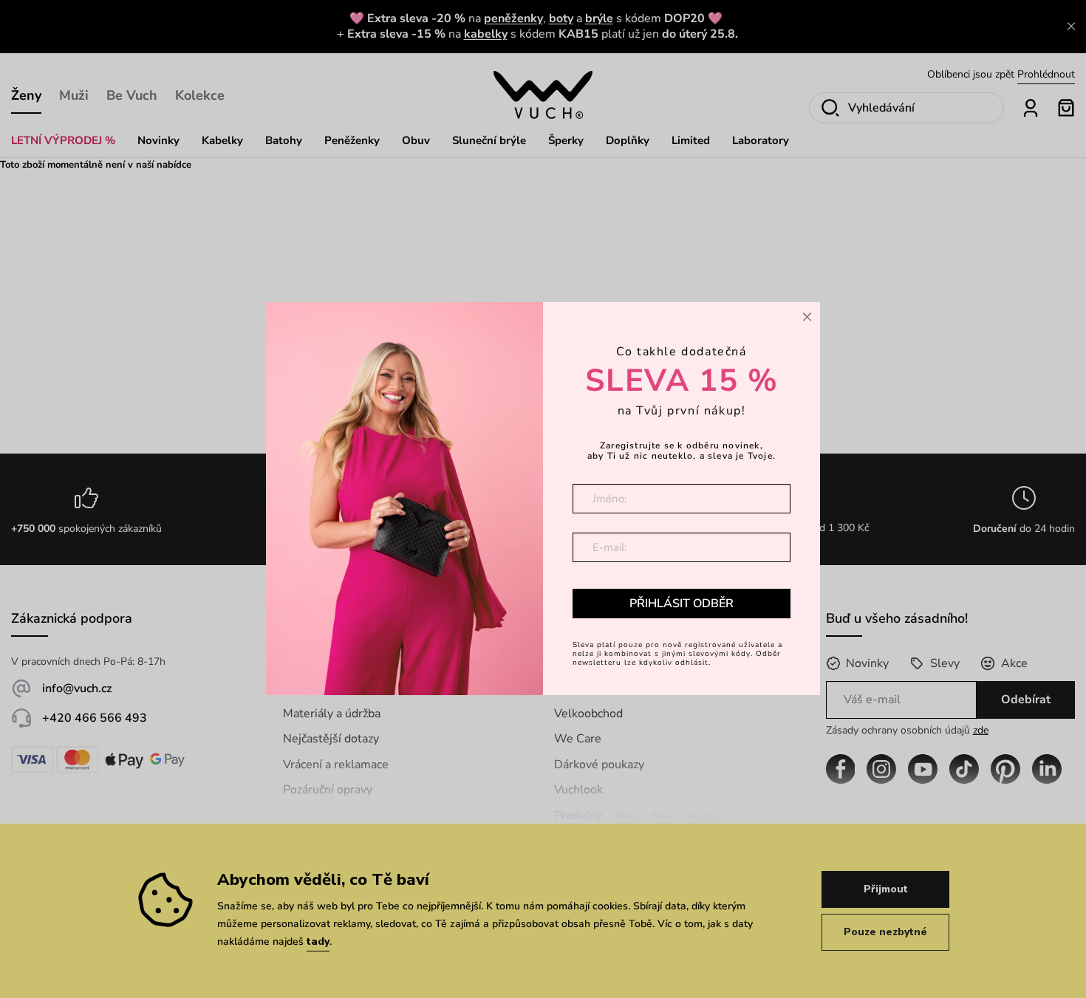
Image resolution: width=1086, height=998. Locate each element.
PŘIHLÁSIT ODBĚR (681, 603)
